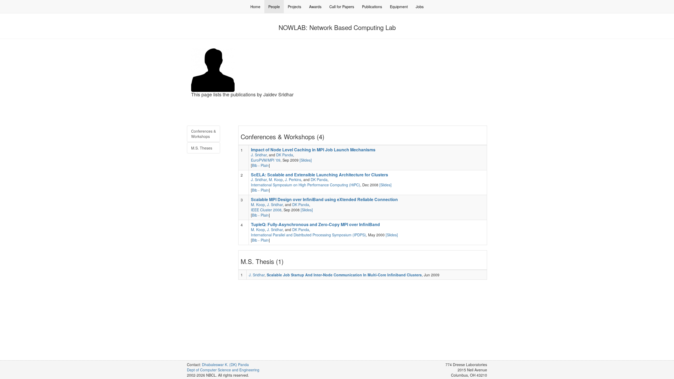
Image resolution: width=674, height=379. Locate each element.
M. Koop (276, 179)
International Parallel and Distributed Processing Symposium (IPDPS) (308, 234)
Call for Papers (341, 6)
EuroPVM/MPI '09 (265, 160)
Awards (315, 6)
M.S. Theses (201, 148)
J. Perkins (293, 179)
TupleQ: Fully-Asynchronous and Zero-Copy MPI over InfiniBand (315, 224)
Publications (372, 6)
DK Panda (284, 154)
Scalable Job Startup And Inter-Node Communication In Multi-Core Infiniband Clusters (344, 274)
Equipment (399, 6)
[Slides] (306, 160)
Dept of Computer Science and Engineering (223, 369)
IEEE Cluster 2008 (266, 209)
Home (255, 6)
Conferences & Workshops (203, 133)
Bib (254, 165)
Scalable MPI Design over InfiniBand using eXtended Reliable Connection (324, 199)
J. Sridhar (259, 154)
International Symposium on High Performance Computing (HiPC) (305, 184)
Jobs (420, 6)
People (274, 6)
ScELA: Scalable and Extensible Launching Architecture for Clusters (319, 175)
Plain (265, 165)
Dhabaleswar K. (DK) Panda (225, 364)
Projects (294, 6)
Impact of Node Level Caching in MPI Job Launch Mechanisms (313, 150)
